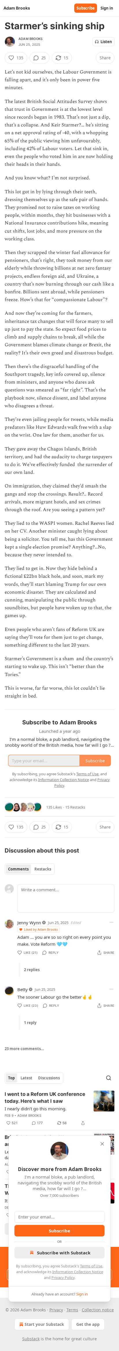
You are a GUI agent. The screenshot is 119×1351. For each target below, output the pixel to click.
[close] (102, 1143)
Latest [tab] (26, 1078)
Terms (72, 1310)
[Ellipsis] (111, 922)
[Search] (108, 1078)
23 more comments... (24, 1048)
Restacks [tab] (42, 869)
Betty (22, 989)
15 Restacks (75, 807)
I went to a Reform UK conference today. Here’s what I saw (45, 1097)
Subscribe (86, 8)
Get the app (88, 1324)
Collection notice (98, 1310)
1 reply (30, 1022)
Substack (31, 1338)
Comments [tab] (18, 869)
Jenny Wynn (29, 922)
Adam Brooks (30, 39)
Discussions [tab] (49, 1078)
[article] (59, 1109)
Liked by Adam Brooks (41, 929)
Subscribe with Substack (63, 1253)
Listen (106, 41)
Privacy (56, 1310)
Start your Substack (44, 1324)
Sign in (107, 8)
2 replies (32, 969)
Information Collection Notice (77, 1271)
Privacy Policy (63, 1277)
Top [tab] (11, 1078)
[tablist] (30, 869)
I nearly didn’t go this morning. (35, 1108)
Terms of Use (91, 1266)
